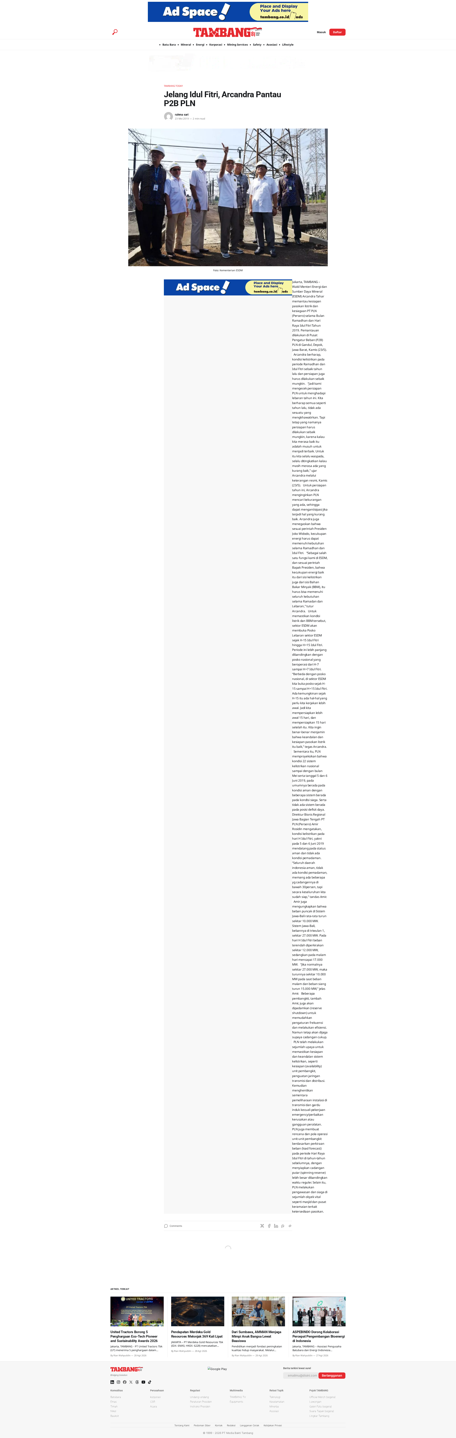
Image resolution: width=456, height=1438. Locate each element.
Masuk (321, 32)
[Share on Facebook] (269, 1226)
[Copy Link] (290, 1226)
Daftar (337, 32)
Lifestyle (288, 44)
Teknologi (275, 1396)
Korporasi (215, 44)
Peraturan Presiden (201, 1401)
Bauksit (114, 1415)
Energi (200, 44)
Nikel (113, 1411)
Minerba (274, 1406)
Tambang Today (173, 85)
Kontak (218, 1425)
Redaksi (231, 1425)
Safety (257, 44)
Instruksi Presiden (200, 1406)
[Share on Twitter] (262, 1226)
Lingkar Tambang (319, 1415)
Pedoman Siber (202, 1425)
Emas (113, 1401)
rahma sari (181, 114)
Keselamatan (277, 1401)
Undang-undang (199, 1396)
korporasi (155, 1396)
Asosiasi (271, 44)
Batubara (115, 1396)
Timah (114, 1406)
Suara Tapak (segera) (321, 1411)
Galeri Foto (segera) (320, 1406)
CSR (152, 1401)
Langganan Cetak (249, 1425)
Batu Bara (169, 44)
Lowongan (315, 1401)
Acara (153, 1406)
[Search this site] (115, 32)
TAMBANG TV (238, 1396)
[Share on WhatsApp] (283, 1226)
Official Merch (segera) (322, 1396)
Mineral (186, 44)
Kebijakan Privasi (273, 1425)
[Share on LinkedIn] (276, 1226)
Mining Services (237, 44)
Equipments (236, 1401)
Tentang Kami (181, 1425)
